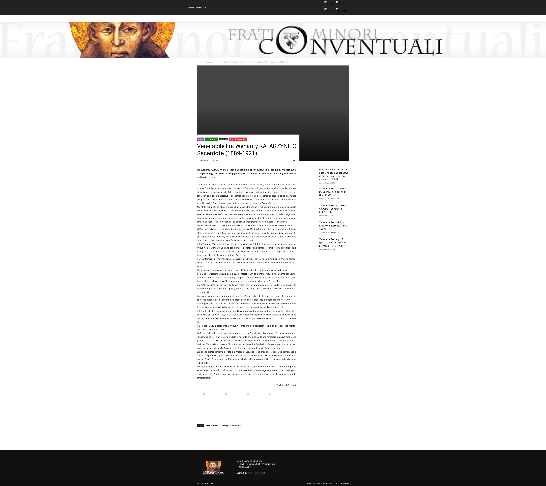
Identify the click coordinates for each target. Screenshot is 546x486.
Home (199, 62)
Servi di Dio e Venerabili (227, 62)
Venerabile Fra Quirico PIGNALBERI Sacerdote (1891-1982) (332, 208)
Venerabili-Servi (212, 425)
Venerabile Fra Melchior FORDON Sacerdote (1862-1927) (333, 225)
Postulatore (210, 62)
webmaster (344, 483)
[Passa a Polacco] (341, 3)
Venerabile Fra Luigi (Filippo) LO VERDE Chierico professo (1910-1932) (332, 242)
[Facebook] (217, 438)
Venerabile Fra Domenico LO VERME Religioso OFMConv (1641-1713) (333, 191)
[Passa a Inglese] (329, 11)
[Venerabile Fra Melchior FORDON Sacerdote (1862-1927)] (310, 228)
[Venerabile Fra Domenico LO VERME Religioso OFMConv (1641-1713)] (310, 194)
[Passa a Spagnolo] (341, 11)
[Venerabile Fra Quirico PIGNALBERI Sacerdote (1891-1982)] (310, 211)
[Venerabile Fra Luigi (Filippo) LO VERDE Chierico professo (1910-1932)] (310, 245)
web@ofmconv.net (256, 472)
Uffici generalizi (211, 139)
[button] (354, 18)
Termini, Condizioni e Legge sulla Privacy (321, 483)
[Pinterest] (230, 438)
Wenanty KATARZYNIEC (230, 425)
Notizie (200, 139)
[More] (244, 438)
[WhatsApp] (237, 438)
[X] (224, 438)
